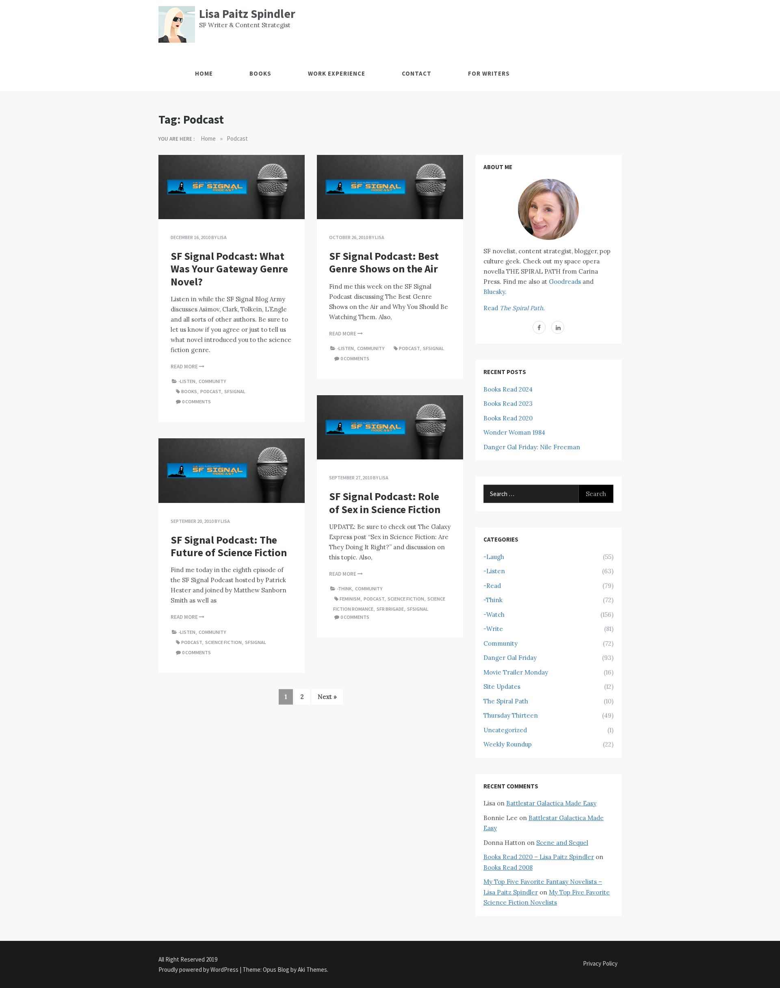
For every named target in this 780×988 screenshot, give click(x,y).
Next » (327, 697)
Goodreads (565, 281)
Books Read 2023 (508, 403)
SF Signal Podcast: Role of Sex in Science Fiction (384, 503)
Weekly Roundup (507, 744)
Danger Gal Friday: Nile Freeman (531, 447)
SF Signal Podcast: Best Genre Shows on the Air (384, 262)
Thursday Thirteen (510, 715)
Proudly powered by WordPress (199, 969)
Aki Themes (312, 969)
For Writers (489, 73)
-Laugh (493, 557)
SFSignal (234, 391)
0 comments (196, 401)
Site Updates (501, 686)
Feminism (350, 599)
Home (204, 73)
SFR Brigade (390, 609)
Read (514, 308)
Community (212, 381)
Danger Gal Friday (510, 658)
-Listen (186, 381)
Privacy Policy (600, 963)
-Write (493, 629)
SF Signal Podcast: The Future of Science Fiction (229, 546)
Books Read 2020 (508, 418)
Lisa (222, 237)
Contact (416, 73)
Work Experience (336, 73)
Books (260, 73)
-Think (344, 588)
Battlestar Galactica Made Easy (551, 803)
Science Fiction (406, 599)
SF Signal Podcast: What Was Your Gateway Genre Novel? (229, 268)
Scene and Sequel (562, 843)
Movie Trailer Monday (515, 672)
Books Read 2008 (508, 867)
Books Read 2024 (508, 389)
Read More (185, 366)
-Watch (494, 614)
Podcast (210, 391)
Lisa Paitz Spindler (247, 13)
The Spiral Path (505, 701)
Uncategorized (505, 730)
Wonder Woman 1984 (514, 432)
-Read (492, 586)
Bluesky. (495, 292)
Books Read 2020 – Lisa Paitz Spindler (538, 857)
